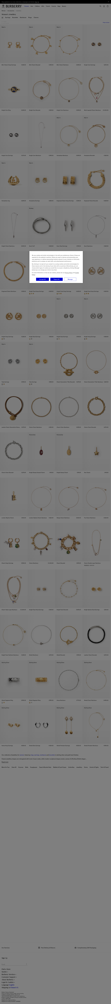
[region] (56, 267)
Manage (70, 279)
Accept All (42, 279)
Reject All (56, 279)
